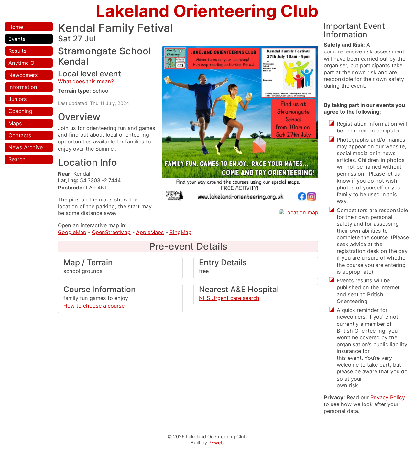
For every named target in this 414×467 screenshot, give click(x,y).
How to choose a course (94, 305)
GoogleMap (72, 232)
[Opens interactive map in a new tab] (298, 212)
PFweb (216, 443)
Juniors (17, 99)
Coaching (20, 111)
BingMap (180, 232)
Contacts (19, 135)
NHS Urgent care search (229, 298)
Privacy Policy (387, 397)
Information (22, 87)
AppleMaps (150, 232)
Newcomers (23, 75)
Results (17, 51)
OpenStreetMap (111, 232)
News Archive (25, 147)
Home (15, 27)
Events (17, 39)
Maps (15, 123)
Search (17, 159)
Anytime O (21, 63)
